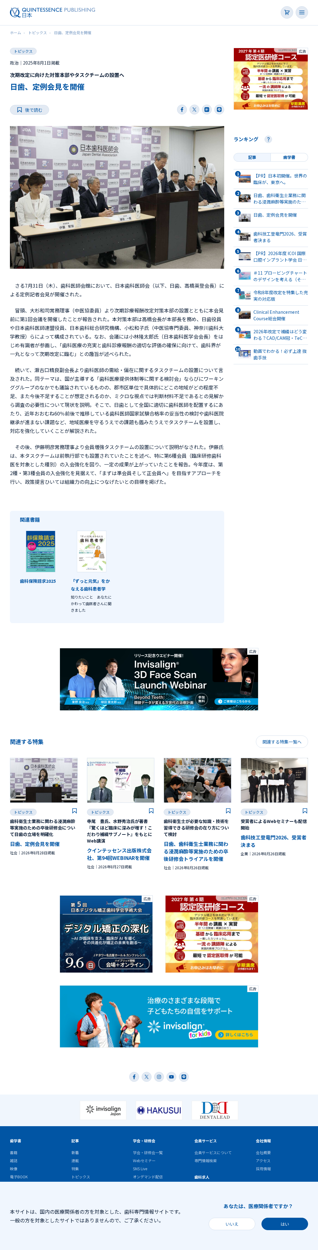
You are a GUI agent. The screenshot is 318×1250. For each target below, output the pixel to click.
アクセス (263, 1160)
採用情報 (263, 1168)
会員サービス (205, 1140)
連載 (75, 1160)
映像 (13, 1168)
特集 (75, 1168)
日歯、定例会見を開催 (35, 844)
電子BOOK (19, 1176)
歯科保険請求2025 (38, 581)
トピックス (23, 51)
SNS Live (140, 1168)
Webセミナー (144, 1160)
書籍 (13, 1152)
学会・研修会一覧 (148, 1152)
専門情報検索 (205, 1160)
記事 (75, 1140)
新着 (75, 1152)
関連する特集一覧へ (282, 742)
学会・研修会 (144, 1140)
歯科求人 (201, 1177)
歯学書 (15, 1140)
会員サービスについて (213, 1152)
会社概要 (263, 1152)
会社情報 (263, 1140)
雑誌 (13, 1160)
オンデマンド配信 (148, 1176)
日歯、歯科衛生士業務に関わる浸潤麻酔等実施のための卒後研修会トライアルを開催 (196, 851)
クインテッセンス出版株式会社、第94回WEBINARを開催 (119, 854)
